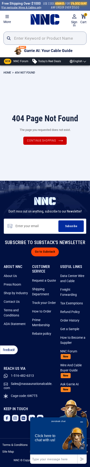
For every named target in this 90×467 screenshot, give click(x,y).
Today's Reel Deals (49, 61)
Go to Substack (45, 251)
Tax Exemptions (71, 303)
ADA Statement (15, 324)
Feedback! (9, 350)
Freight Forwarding (68, 292)
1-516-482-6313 (22, 375)
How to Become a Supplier (72, 340)
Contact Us (12, 301)
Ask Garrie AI (69, 386)
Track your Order (44, 303)
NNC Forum (16, 61)
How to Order (41, 311)
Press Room (12, 284)
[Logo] (45, 19)
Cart (83, 19)
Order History (69, 320)
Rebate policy (41, 333)
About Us (10, 276)
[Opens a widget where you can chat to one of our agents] (58, 440)
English (77, 61)
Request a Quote (44, 280)
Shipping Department (40, 291)
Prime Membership (41, 322)
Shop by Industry (16, 293)
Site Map (8, 451)
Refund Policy (70, 312)
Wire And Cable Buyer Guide (71, 370)
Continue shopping (41, 140)
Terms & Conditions (15, 445)
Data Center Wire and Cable (72, 278)
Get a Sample (69, 329)
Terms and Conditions (11, 312)
